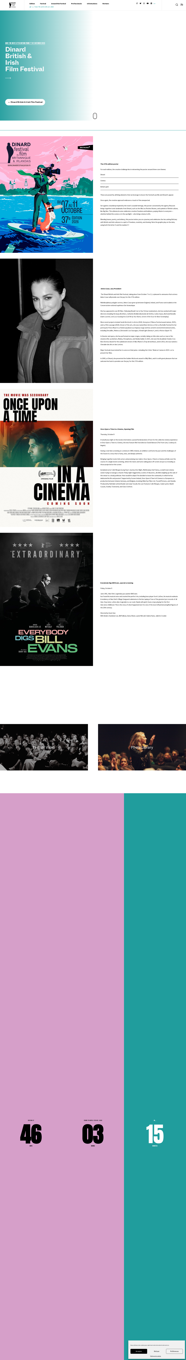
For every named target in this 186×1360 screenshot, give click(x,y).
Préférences (174, 1351)
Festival (43, 3)
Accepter (139, 1351)
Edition (32, 3)
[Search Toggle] (176, 5)
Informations (92, 3)
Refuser (156, 1351)
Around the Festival (58, 3)
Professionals (76, 3)
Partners (105, 3)
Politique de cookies (155, 1356)
